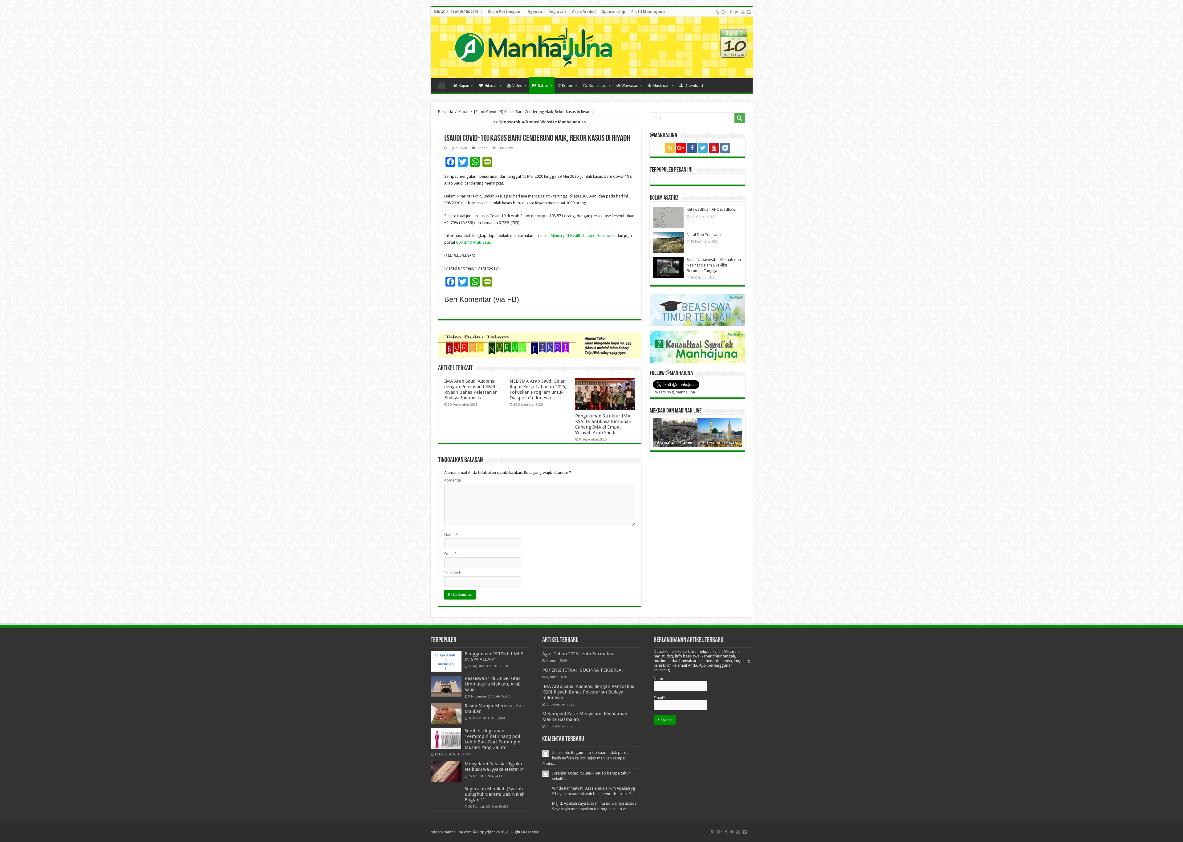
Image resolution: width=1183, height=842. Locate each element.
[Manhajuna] (533, 46)
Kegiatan (557, 12)
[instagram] (749, 12)
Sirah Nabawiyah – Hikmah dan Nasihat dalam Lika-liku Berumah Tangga (714, 265)
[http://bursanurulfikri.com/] (539, 345)
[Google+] (724, 12)
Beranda (445, 111)
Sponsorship (613, 12)
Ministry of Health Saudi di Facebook (583, 235)
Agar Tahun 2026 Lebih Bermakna (578, 654)
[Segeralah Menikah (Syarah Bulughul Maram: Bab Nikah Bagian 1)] (446, 796)
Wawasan (629, 85)
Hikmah (491, 85)
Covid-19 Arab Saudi (474, 242)
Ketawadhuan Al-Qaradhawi (711, 209)
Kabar (543, 85)
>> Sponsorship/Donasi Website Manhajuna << (539, 122)
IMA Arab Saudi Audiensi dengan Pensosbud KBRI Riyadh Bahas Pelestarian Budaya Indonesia (471, 389)
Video (517, 85)
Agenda (535, 12)
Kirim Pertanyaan (505, 12)
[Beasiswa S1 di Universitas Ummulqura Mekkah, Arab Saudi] (446, 686)
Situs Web (452, 573)
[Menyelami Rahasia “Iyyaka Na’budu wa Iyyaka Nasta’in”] (446, 771)
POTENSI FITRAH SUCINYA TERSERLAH (583, 670)
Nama (451, 534)
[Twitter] (736, 12)
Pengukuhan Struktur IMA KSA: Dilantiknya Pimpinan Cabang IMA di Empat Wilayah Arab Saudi (603, 424)
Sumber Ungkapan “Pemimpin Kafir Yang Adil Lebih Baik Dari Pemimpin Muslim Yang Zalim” (492, 739)
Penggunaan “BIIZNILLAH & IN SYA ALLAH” (494, 656)
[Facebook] (731, 12)
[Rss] (717, 12)
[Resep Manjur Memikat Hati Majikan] (446, 713)
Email (450, 553)
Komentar (452, 480)
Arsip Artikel (584, 12)
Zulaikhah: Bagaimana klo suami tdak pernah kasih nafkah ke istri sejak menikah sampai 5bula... (586, 758)
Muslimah (660, 85)
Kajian (464, 85)
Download (694, 85)
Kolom (567, 85)
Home (442, 84)
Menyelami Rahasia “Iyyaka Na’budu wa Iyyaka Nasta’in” (494, 766)
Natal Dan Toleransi (704, 234)
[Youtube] (742, 12)
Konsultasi (598, 85)
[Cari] (739, 118)
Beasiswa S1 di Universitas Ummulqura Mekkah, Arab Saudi (493, 684)
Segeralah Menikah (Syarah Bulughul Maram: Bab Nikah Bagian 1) (495, 794)
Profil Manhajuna (648, 12)
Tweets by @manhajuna (674, 392)
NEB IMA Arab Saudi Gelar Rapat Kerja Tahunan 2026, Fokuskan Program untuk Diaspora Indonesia (538, 389)
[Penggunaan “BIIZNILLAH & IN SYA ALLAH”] (446, 661)
